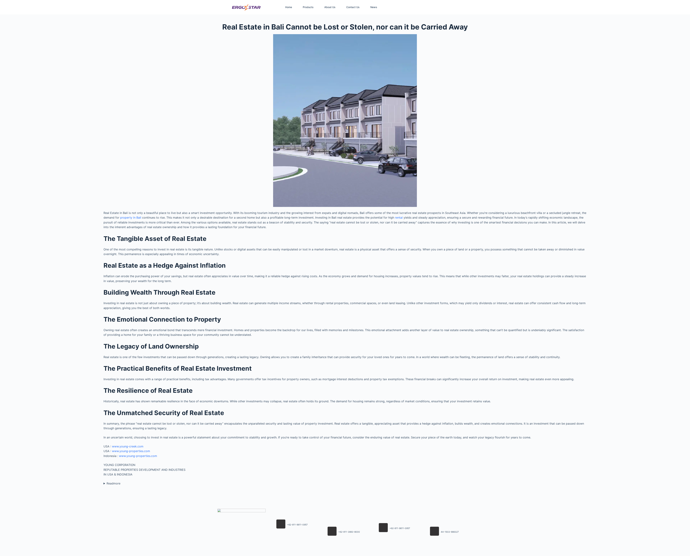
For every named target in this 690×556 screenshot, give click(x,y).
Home (288, 7)
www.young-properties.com (131, 451)
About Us (329, 7)
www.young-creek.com (127, 446)
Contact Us (353, 7)
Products (308, 7)
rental (399, 217)
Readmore (113, 483)
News (373, 7)
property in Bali (130, 217)
